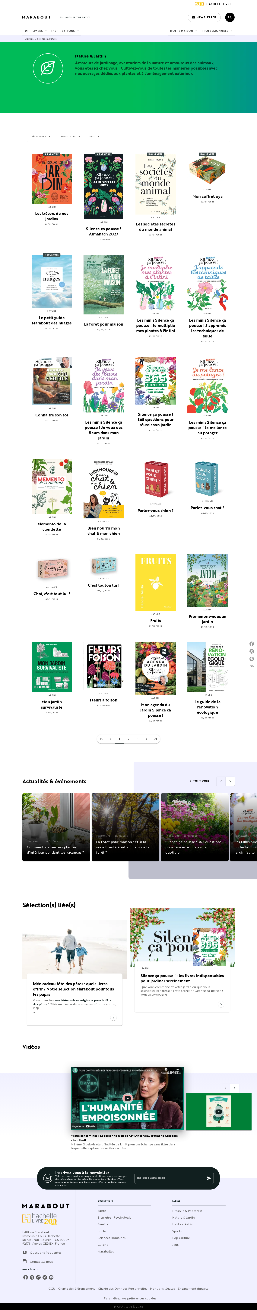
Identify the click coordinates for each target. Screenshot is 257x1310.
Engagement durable (193, 1288)
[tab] (26, 30)
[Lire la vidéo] (127, 1098)
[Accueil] (38, 17)
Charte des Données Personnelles (122, 1288)
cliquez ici (60, 1185)
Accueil (29, 38)
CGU (52, 1288)
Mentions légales (162, 1288)
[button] (204, 17)
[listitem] (25, 1277)
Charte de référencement (76, 1288)
